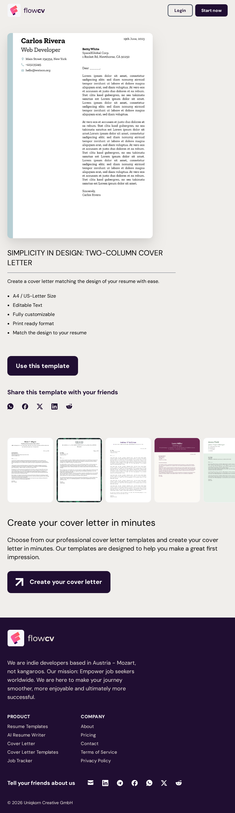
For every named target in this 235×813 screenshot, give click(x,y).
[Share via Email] (90, 783)
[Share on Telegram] (120, 783)
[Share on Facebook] (134, 783)
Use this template (42, 366)
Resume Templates (27, 726)
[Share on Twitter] (164, 783)
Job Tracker (19, 761)
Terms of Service (99, 752)
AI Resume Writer (26, 735)
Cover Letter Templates (32, 752)
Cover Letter (21, 744)
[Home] (28, 10)
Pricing (88, 735)
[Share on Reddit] (178, 783)
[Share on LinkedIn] (105, 783)
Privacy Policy (96, 761)
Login (180, 10)
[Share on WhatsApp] (149, 783)
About (87, 726)
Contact (90, 744)
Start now (211, 10)
